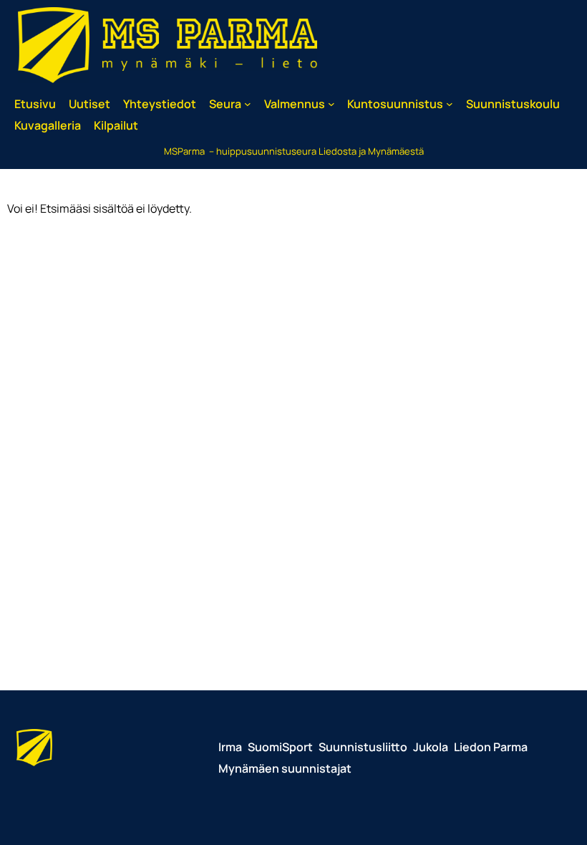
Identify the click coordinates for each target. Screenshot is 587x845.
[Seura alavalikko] (247, 103)
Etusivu (35, 104)
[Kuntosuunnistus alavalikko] (449, 103)
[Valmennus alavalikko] (331, 103)
